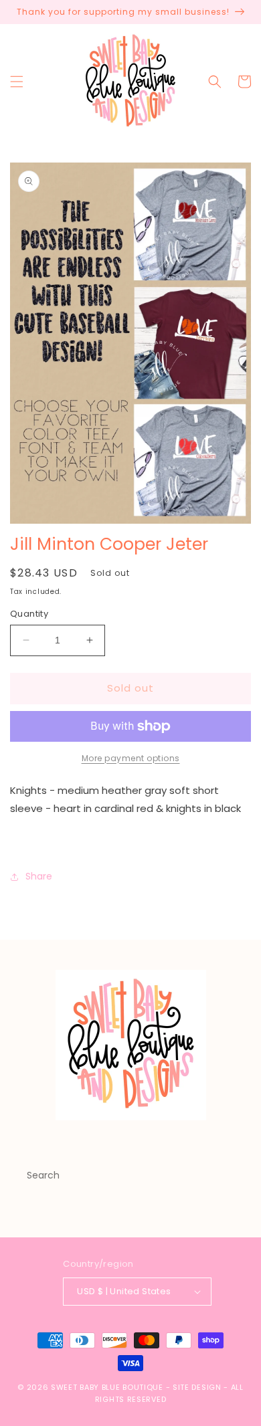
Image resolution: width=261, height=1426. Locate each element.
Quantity (29, 613)
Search (43, 1175)
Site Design (197, 1387)
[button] (16, 81)
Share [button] (38, 876)
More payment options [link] (131, 758)
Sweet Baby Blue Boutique (108, 1387)
